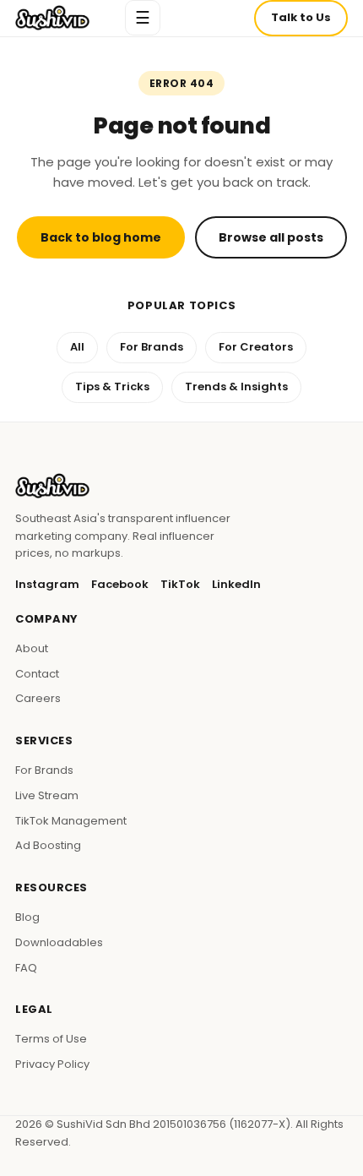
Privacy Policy (52, 1064)
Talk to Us (301, 17)
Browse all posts (271, 237)
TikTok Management (71, 821)
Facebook (120, 584)
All (77, 347)
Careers (38, 698)
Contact (37, 674)
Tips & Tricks (112, 386)
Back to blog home (101, 237)
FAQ (26, 968)
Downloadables (59, 942)
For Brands (151, 347)
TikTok (180, 584)
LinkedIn (236, 584)
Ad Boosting (48, 845)
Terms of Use (51, 1039)
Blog (27, 917)
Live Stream (47, 795)
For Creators (256, 347)
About (31, 648)
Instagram (47, 584)
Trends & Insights (236, 386)
